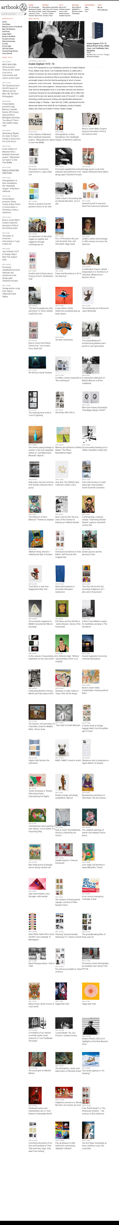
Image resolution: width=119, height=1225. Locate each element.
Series (51, 15)
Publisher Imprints (64, 9)
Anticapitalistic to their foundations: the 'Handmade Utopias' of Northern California (10, 186)
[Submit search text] (25, 14)
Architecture (32, 9)
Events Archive (7, 53)
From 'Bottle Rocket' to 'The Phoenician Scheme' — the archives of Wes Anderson (93, 1111)
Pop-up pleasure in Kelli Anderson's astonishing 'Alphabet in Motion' (65, 1146)
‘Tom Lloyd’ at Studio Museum (67, 725)
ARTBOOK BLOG (7, 18)
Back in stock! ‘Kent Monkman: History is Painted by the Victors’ (68, 833)
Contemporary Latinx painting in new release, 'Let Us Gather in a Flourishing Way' (42, 829)
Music (34, 11)
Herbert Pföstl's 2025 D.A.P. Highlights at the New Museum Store (95, 1041)
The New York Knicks (64, 340)
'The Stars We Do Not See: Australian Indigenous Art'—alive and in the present (93, 589)
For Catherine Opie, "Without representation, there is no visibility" (67, 659)
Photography (35, 7)
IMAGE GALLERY (34, 18)
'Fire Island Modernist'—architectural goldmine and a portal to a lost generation (94, 343)
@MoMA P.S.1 (76, 9)
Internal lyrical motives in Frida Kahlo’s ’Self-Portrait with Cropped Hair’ (68, 554)
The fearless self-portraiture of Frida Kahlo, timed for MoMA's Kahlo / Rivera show (42, 726)
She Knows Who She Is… (65, 412)
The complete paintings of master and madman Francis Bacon (94, 833)
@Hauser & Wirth (77, 11)
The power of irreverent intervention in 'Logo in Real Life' (40, 172)
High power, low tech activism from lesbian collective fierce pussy (41, 485)
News (86, 7)
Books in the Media (8, 36)
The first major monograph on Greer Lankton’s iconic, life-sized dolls (94, 1146)
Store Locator (63, 11)
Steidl (50, 105)
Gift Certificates (103, 10)
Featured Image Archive (10, 51)
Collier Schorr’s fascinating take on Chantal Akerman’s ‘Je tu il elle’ (68, 201)
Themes (51, 13)
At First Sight (6, 46)
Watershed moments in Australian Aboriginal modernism (65, 589)
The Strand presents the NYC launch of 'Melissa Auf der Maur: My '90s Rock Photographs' (11, 91)
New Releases (46, 7)
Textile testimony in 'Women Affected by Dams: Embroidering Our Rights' (40, 794)
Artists (44, 11)
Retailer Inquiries (64, 13)
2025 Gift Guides (7, 49)
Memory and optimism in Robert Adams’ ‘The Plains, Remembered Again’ (68, 450)
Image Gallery (6, 34)
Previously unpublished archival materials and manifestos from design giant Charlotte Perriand (68, 172)
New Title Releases (8, 29)
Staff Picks (45, 9)
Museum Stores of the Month (12, 27)
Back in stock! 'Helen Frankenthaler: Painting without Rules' (95, 690)
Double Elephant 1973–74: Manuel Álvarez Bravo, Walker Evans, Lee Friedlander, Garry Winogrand (98, 47)
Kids (40, 15)
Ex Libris (5, 44)
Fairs (86, 11)
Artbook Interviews (8, 41)
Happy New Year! (62, 1004)
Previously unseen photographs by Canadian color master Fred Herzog (95, 966)
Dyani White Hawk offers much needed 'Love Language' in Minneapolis (41, 937)
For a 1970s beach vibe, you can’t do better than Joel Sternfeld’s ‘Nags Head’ (66, 241)
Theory (38, 13)
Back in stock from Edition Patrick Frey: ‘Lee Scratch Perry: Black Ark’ (40, 346)
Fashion (39, 11)
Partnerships (76, 13)
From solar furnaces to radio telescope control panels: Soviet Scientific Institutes (94, 485)
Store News (6, 24)
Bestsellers (55, 7)
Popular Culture (33, 15)
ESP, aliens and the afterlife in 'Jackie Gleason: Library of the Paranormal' (68, 624)
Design (39, 9)
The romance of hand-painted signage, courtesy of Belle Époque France (67, 902)
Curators (45, 13)
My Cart (100, 7)
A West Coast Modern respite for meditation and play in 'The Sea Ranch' (94, 624)
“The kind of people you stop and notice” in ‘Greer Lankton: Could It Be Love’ (41, 311)
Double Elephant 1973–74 (41, 63)
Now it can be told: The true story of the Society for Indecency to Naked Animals (67, 520)
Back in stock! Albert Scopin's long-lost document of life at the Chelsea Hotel (94, 131)
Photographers (51, 11)
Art (29, 7)
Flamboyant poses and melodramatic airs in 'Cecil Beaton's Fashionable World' (40, 1111)
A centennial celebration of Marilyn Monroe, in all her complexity (93, 380)
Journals (45, 15)
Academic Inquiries (65, 15)
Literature (32, 13)
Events (87, 9)
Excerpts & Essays (8, 39)
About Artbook (76, 7)
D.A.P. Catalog (54, 9)
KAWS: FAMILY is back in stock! (68, 760)
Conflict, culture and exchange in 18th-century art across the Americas (94, 241)
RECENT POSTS (7, 57)
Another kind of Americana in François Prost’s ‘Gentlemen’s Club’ (41, 276)
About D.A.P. (62, 7)
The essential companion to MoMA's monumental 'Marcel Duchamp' (41, 624)
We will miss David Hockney (40, 372)
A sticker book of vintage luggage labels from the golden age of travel (95, 728)
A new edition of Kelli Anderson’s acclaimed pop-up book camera (67, 311)
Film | (30, 11)
